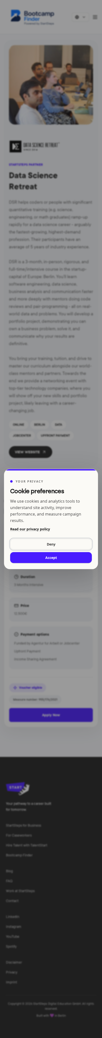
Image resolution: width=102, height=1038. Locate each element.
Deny (51, 544)
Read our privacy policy (30, 529)
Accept (51, 557)
